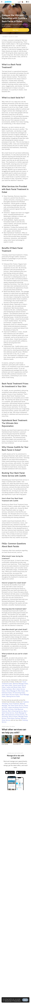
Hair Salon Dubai (7, 685)
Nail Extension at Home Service (15, 715)
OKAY (25, 1000)
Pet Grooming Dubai (19, 693)
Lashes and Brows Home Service (18, 707)
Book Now (15, 30)
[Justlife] (7, 2)
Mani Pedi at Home (8, 709)
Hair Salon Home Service (15, 705)
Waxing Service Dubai (13, 696)
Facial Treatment (14, 704)
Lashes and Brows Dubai (13, 687)
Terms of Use (8, 1000)
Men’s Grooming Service (15, 711)
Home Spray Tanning (13, 718)
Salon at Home (13, 716)
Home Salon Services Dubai (10, 694)
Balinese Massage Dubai (20, 683)
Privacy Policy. (17, 1000)
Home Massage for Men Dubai (15, 691)
